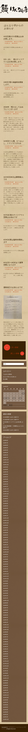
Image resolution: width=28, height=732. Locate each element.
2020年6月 (5, 610)
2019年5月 (5, 641)
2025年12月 (6, 460)
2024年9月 (5, 496)
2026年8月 (5, 440)
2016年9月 (5, 680)
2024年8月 (5, 498)
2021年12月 (6, 574)
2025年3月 (5, 481)
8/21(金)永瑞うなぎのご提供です (11, 419)
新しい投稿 (16, 353)
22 (20, 398)
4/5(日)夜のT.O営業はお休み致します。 (14, 37)
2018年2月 (5, 658)
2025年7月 (5, 472)
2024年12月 (6, 489)
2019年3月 (5, 646)
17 (4, 398)
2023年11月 (6, 520)
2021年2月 (5, 595)
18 (7, 398)
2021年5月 (5, 590)
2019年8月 (5, 634)
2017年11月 (6, 663)
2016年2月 (5, 690)
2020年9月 (5, 603)
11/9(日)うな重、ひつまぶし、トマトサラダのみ (14, 142)
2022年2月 (5, 569)
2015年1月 (5, 717)
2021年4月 (5, 593)
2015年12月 (6, 692)
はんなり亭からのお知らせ (9, 376)
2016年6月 (5, 685)
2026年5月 (5, 447)
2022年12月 (6, 547)
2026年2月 (5, 455)
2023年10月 (6, 523)
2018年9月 (5, 654)
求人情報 (5, 379)
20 (14, 398)
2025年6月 (5, 474)
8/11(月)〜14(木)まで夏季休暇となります (13, 264)
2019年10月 (6, 629)
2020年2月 (5, 620)
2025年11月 (6, 462)
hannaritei (15, 43)
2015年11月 (6, 695)
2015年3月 (5, 712)
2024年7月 (5, 501)
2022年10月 (6, 552)
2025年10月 (6, 464)
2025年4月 (5, 479)
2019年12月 (6, 624)
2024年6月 (5, 503)
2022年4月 (5, 564)
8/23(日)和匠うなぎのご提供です (11, 417)
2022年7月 (5, 557)
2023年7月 (5, 530)
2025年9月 (5, 467)
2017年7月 (5, 671)
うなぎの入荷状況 (7, 374)
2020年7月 (5, 607)
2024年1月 (5, 515)
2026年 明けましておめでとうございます (13, 108)
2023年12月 (6, 518)
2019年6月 (5, 639)
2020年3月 (5, 617)
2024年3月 (5, 510)
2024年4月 (5, 508)
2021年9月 (5, 581)
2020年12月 (6, 600)
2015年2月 (5, 714)
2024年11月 (6, 491)
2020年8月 (5, 605)
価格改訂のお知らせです (13, 287)
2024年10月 (6, 493)
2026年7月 (5, 443)
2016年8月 (5, 683)
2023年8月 (5, 527)
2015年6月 (5, 704)
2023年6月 (5, 532)
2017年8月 (5, 668)
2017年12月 (6, 661)
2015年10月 (6, 697)
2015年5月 (5, 707)
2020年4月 (5, 615)
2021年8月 (5, 583)
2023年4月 (5, 537)
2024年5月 (5, 506)
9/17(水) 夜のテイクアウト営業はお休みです (14, 216)
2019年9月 (5, 632)
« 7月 (8, 405)
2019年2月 (5, 649)
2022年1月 (5, 571)
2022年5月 (5, 561)
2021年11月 (6, 576)
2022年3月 (5, 566)
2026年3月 (5, 452)
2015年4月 (5, 709)
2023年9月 (5, 525)
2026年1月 (5, 457)
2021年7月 (5, 586)
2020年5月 (5, 612)
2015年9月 (5, 700)
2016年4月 (5, 687)
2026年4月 (5, 450)
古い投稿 (12, 347)
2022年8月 (5, 554)
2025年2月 (5, 484)
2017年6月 (5, 673)
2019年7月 (5, 637)
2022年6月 (5, 559)
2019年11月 (6, 627)
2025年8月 (5, 469)
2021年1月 (5, 598)
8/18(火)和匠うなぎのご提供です (11, 430)
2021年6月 (5, 588)
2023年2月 (5, 542)
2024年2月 (5, 513)
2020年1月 (5, 622)
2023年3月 (5, 540)
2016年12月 (6, 675)
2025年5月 (5, 476)
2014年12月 (6, 719)
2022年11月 (6, 549)
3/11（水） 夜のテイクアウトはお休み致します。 (14, 60)
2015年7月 (5, 702)
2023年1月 (5, 544)
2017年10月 (6, 666)
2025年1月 (5, 486)
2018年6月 (5, 656)
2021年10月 (6, 578)
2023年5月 (5, 535)
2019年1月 (5, 651)
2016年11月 (6, 678)
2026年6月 (5, 445)
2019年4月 (5, 644)
